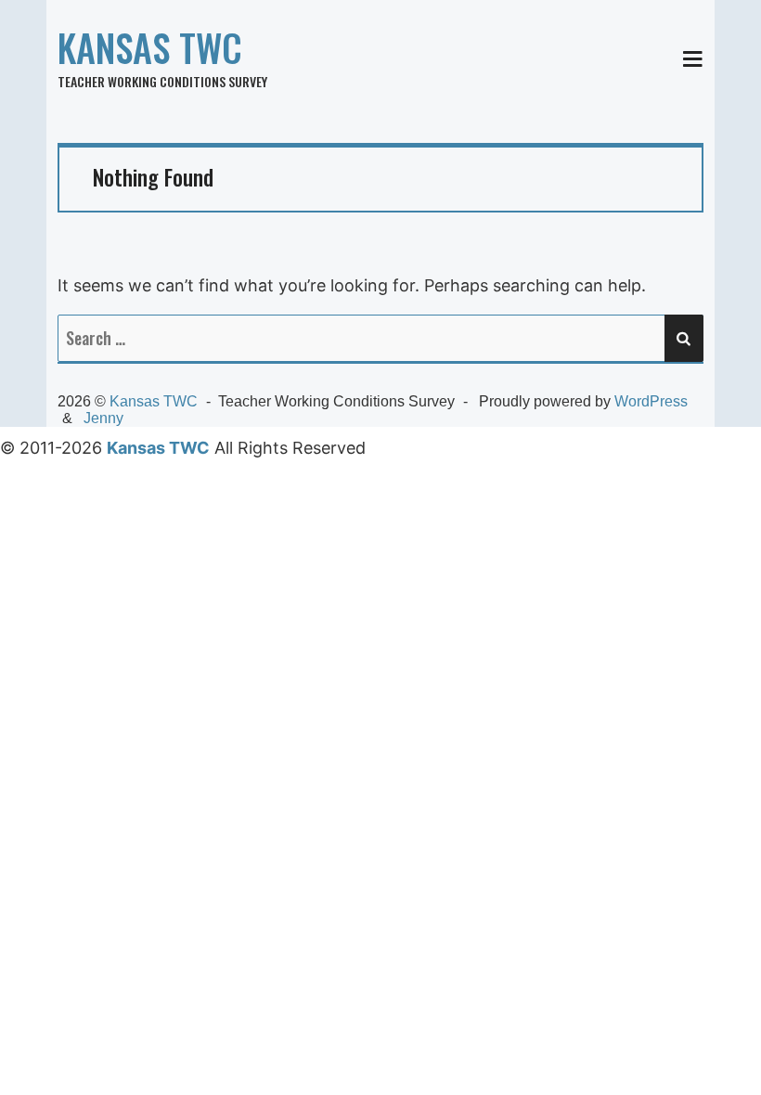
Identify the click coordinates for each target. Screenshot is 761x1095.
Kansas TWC (150, 47)
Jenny (103, 418)
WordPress (651, 401)
